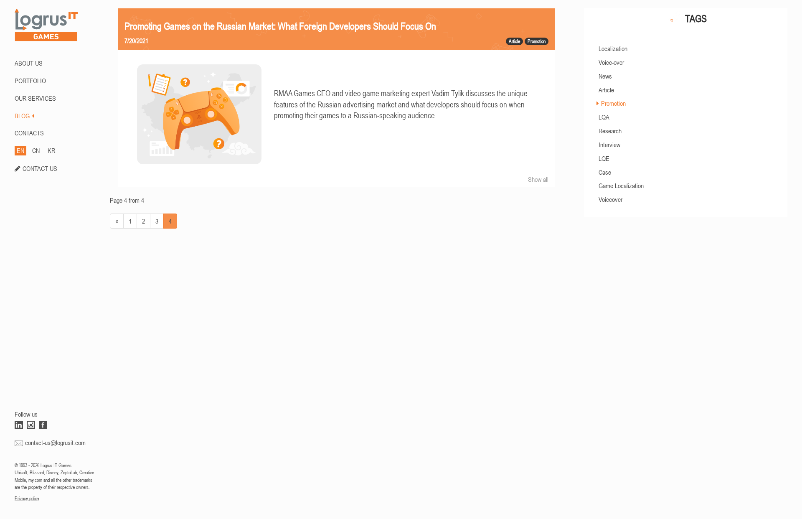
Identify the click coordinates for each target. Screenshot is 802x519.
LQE (604, 158)
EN (20, 150)
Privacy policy (27, 498)
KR (51, 150)
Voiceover (610, 199)
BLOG (22, 116)
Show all (538, 179)
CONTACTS (29, 133)
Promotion (613, 103)
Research (610, 131)
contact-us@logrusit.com (55, 442)
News (605, 76)
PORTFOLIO (30, 80)
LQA (604, 117)
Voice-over (611, 62)
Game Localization (621, 185)
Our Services (35, 98)
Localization (613, 48)
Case (605, 172)
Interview (609, 144)
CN (36, 150)
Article (606, 90)
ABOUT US (29, 63)
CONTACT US (40, 168)
